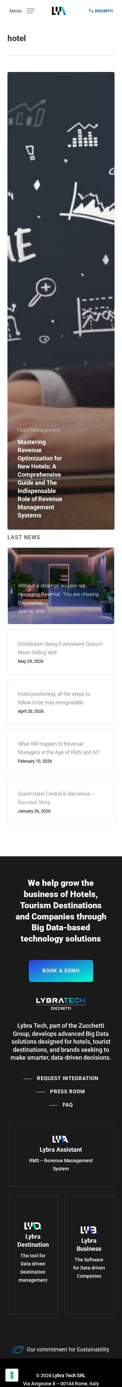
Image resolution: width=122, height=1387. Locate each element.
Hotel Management (39, 430)
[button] (21, 10)
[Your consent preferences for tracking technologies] (11, 1375)
